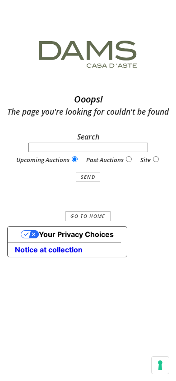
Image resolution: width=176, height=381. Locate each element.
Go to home (87, 216)
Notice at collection (49, 249)
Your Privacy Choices (76, 234)
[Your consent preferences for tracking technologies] (160, 365)
